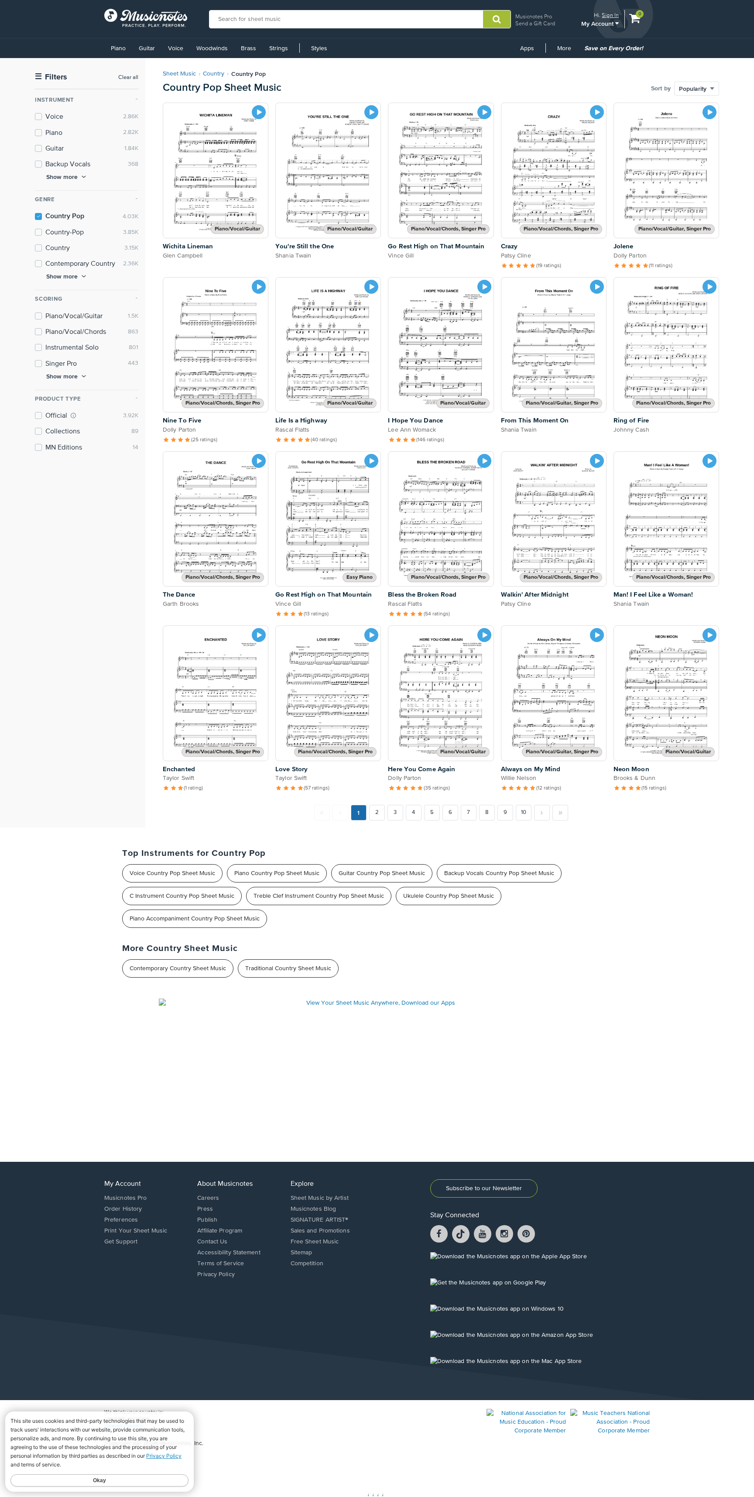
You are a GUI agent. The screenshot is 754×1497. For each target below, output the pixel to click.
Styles (319, 48)
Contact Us (212, 1242)
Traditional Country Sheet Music (288, 968)
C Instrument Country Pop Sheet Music (182, 896)
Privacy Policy (215, 1274)
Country (213, 74)
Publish (207, 1220)
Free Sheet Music (315, 1242)
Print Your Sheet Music (135, 1231)
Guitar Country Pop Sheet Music (382, 873)
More (567, 51)
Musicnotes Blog (313, 1209)
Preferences (121, 1220)
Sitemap (301, 1253)
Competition (307, 1263)
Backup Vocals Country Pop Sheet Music (499, 873)
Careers (208, 1198)
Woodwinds (212, 48)
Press (205, 1209)
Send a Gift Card (535, 23)
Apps (527, 48)
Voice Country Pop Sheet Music (172, 873)
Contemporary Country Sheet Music (178, 968)
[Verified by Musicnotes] (73, 415)
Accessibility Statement (228, 1253)
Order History (123, 1209)
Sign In (610, 15)
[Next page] (542, 813)
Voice (175, 48)
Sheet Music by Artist (320, 1198)
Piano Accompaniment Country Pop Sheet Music (195, 919)
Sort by (661, 89)
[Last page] (560, 813)
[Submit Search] (497, 19)
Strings (278, 48)
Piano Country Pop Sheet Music (276, 873)
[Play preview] (259, 112)
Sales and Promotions (320, 1231)
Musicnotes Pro (533, 16)
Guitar (147, 48)
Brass (248, 48)
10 (523, 812)
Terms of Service (220, 1263)
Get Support (120, 1242)
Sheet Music (179, 74)
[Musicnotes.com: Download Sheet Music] (145, 18)
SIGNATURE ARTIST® (320, 1220)
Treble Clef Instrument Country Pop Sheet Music (319, 896)
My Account (598, 23)
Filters (51, 77)
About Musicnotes (225, 1184)
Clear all (128, 77)
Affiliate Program (219, 1231)
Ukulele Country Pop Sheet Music (448, 896)
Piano (118, 48)
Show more (62, 176)
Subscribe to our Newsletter (484, 1188)
